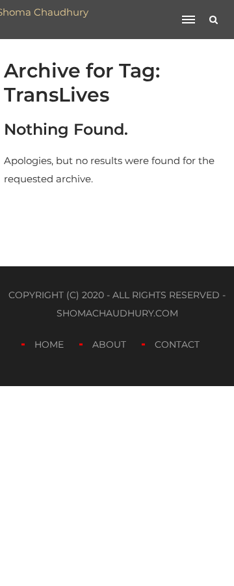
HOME (49, 344)
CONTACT (177, 344)
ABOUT (109, 344)
